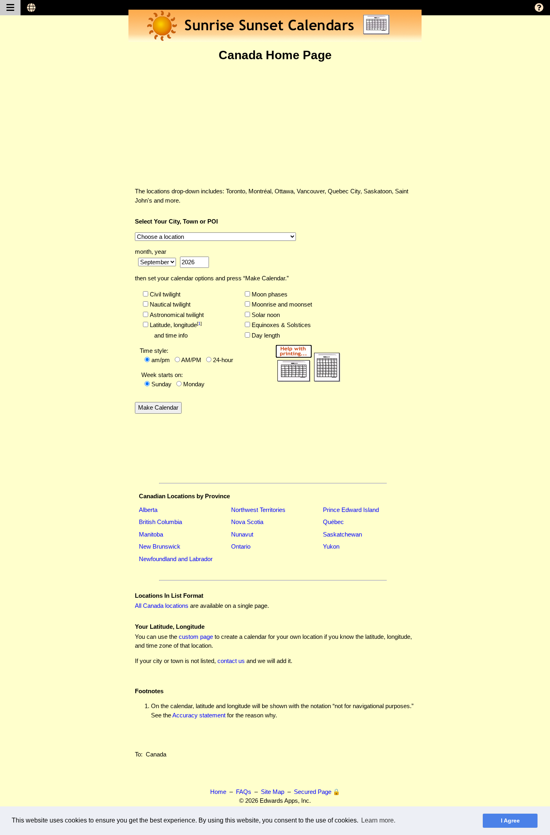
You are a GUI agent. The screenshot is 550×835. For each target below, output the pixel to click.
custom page (196, 636)
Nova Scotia (247, 521)
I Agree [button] (510, 820)
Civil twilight (164, 294)
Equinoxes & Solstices (280, 324)
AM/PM (191, 359)
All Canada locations (161, 605)
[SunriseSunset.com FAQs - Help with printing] (307, 361)
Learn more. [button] (378, 820)
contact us (231, 660)
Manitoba (151, 534)
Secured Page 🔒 (317, 791)
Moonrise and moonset (281, 304)
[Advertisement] (275, 124)
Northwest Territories (258, 509)
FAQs (243, 791)
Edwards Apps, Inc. (285, 800)
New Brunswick (159, 546)
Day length (265, 335)
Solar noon (265, 314)
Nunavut (242, 534)
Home (218, 791)
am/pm (160, 359)
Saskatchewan (342, 534)
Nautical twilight (169, 304)
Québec (333, 521)
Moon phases (268, 294)
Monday (194, 384)
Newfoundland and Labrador (176, 558)
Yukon (331, 546)
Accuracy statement (198, 715)
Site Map (272, 791)
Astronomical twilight (176, 314)
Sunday (161, 384)
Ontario (240, 546)
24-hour (223, 359)
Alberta (148, 509)
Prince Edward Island (351, 509)
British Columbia (160, 521)
